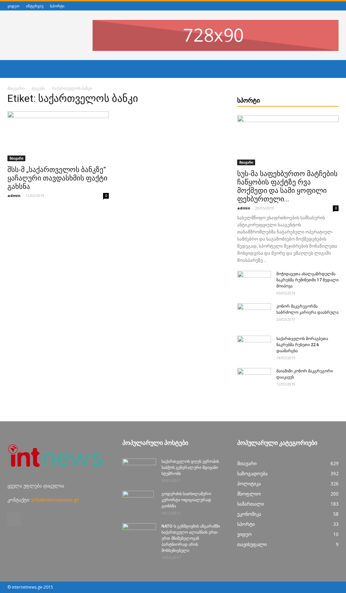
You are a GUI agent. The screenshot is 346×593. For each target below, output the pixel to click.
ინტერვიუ (35, 5)
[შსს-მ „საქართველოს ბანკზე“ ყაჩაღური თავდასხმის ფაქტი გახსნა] (58, 136)
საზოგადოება (252, 473)
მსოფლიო (249, 493)
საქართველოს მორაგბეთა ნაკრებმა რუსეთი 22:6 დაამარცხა (302, 344)
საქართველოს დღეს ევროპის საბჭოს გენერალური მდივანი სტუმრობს (190, 467)
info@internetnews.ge (55, 500)
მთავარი (15, 88)
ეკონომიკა (249, 514)
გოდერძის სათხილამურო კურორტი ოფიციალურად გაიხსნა (186, 499)
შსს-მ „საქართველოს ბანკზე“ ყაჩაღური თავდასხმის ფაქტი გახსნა (57, 178)
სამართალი (250, 504)
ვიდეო (13, 5)
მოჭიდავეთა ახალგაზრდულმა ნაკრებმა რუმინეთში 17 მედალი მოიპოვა (307, 280)
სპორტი (57, 5)
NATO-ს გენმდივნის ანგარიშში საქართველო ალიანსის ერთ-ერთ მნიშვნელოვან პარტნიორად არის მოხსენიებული (191, 538)
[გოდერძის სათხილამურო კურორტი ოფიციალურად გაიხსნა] (138, 502)
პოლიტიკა (249, 483)
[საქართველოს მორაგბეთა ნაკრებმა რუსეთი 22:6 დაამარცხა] (254, 347)
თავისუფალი (252, 544)
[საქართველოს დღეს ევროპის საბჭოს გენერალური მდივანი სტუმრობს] (139, 470)
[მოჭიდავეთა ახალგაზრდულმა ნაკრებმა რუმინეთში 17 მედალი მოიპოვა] (254, 282)
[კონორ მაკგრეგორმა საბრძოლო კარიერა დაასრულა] (254, 315)
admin (14, 195)
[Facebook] (335, 5)
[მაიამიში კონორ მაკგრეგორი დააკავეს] (254, 380)
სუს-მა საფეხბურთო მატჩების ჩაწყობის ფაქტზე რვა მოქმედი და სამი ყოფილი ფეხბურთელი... (287, 186)
